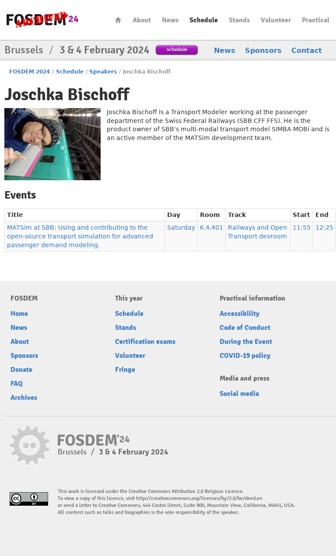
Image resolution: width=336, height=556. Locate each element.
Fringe (125, 369)
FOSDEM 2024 (29, 72)
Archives (23, 397)
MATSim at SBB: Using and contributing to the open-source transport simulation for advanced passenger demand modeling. (80, 236)
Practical (315, 20)
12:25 (324, 227)
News (170, 20)
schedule (177, 49)
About (142, 20)
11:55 (302, 227)
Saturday (181, 227)
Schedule (203, 20)
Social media (239, 393)
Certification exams (145, 341)
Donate (21, 369)
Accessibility (239, 313)
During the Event (246, 341)
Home (118, 20)
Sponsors (263, 50)
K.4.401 (211, 227)
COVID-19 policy (245, 355)
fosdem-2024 (42, 20)
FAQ (16, 383)
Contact (306, 50)
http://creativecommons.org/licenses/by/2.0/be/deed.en (199, 498)
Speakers (103, 72)
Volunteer (276, 20)
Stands (239, 20)
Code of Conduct (245, 327)
